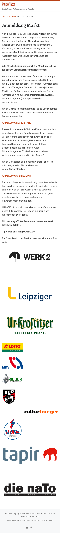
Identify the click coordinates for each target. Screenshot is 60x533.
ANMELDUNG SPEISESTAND (16, 175)
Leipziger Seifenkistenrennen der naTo (31, 514)
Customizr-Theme (45, 520)
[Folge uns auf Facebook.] (31, 528)
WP (18, 520)
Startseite (6, 16)
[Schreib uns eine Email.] (27, 528)
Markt (14, 16)
